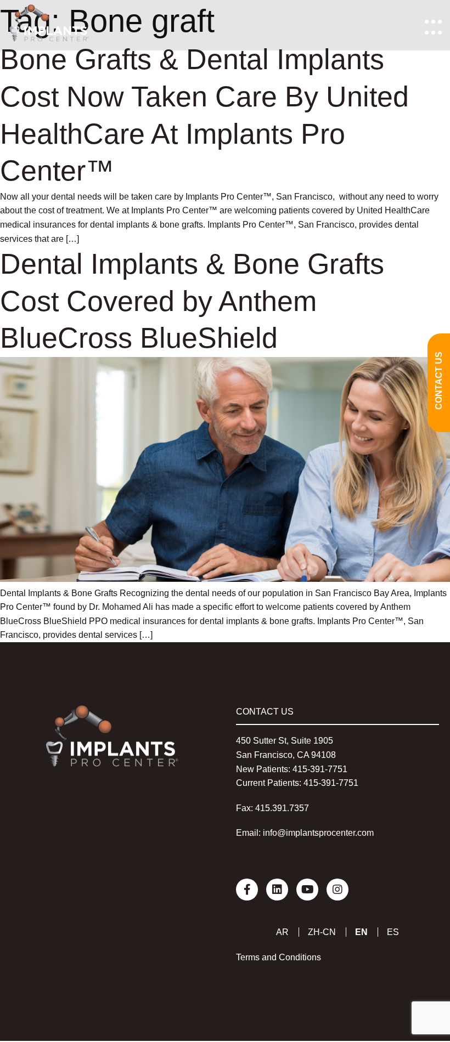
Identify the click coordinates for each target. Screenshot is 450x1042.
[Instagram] (337, 890)
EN (361, 932)
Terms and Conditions (278, 957)
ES (393, 932)
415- (301, 769)
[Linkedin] (277, 890)
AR (282, 932)
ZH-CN (322, 932)
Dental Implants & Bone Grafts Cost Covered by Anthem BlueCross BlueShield (192, 301)
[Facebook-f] (247, 890)
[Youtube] (307, 890)
